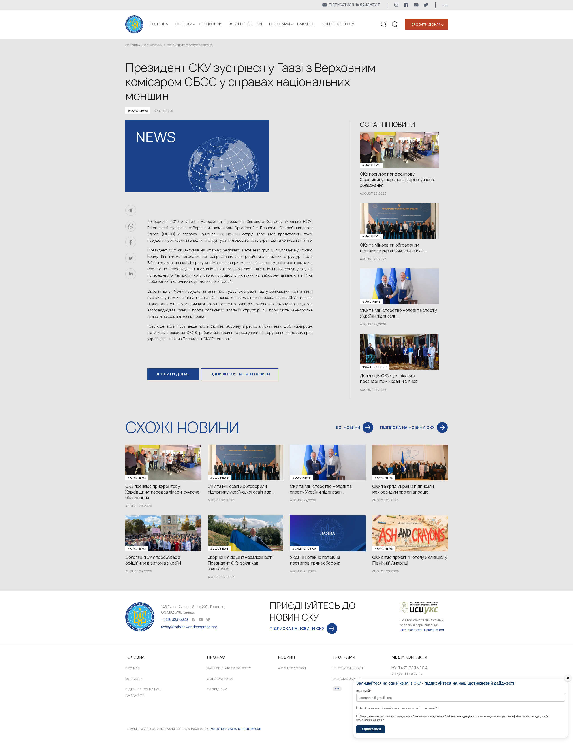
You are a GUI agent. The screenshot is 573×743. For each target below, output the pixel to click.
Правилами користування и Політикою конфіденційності (444, 716)
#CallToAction (245, 23)
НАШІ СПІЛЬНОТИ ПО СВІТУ (229, 668)
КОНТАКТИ (134, 679)
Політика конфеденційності (240, 729)
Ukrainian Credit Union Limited (422, 630)
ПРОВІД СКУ (217, 689)
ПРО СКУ (183, 23)
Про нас (132, 668)
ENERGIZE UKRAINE (347, 679)
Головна (159, 23)
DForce (214, 729)
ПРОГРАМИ (279, 23)
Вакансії (305, 23)
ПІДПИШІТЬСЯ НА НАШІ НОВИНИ (240, 374)
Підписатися (370, 729)
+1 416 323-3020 (174, 619)
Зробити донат (426, 24)
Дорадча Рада (220, 679)
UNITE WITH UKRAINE (349, 668)
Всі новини (210, 23)
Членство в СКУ (338, 23)
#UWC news (138, 110)
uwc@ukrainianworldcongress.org (189, 627)
